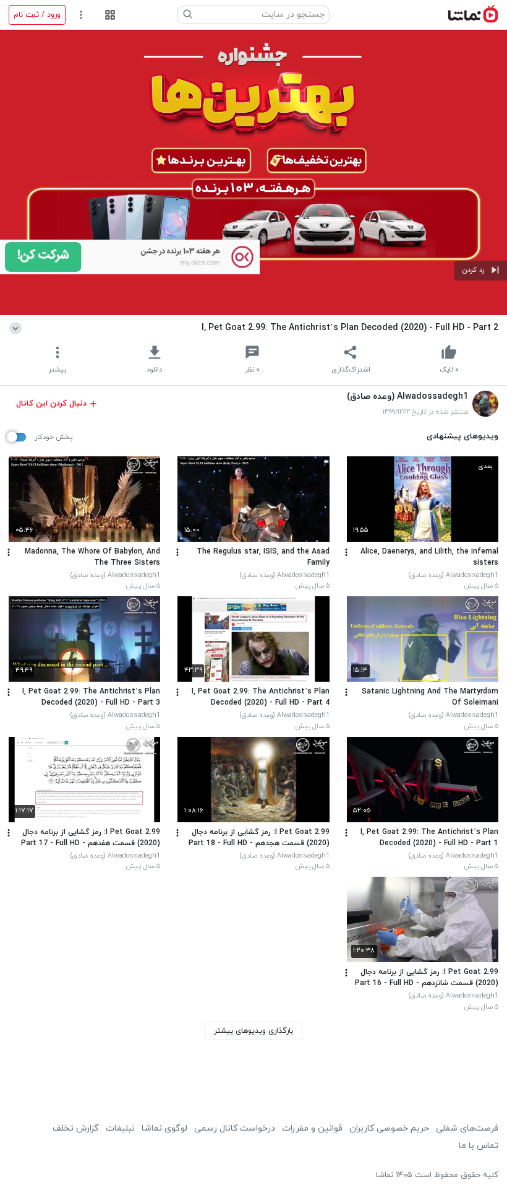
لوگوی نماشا (164, 1128)
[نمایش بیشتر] (18, 327)
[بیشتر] (346, 552)
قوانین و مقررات (312, 1128)
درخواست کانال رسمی (234, 1128)
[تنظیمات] (81, 15)
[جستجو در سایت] (187, 15)
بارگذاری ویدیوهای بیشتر (253, 1030)
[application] (253, 172)
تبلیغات (120, 1128)
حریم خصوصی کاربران (389, 1128)
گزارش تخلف (76, 1128)
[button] (480, 270)
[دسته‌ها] (109, 15)
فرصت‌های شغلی (467, 1128)
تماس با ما (478, 1146)
